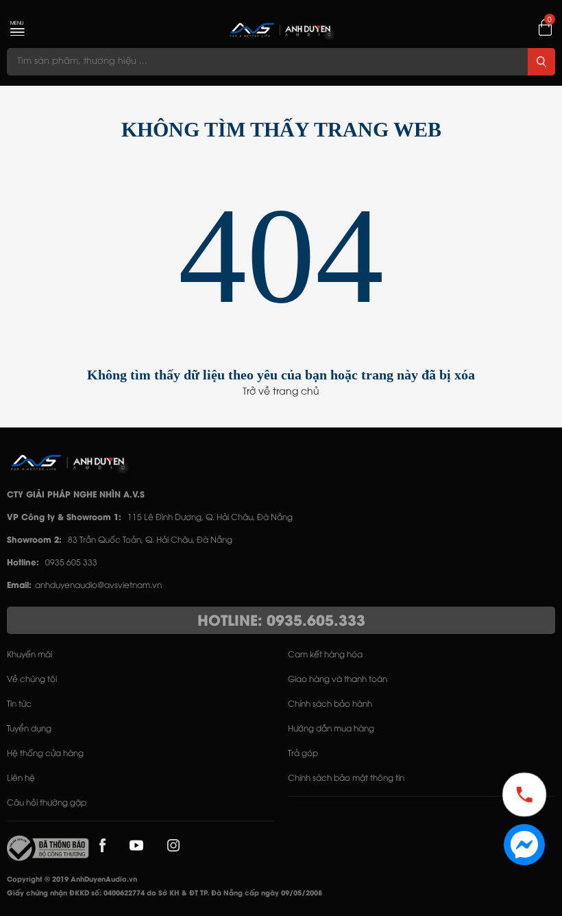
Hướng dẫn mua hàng (331, 729)
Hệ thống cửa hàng (45, 754)
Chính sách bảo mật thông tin (346, 778)
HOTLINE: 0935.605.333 (281, 622)
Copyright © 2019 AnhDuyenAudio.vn (72, 880)
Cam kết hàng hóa (325, 655)
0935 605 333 (71, 563)
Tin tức (19, 704)
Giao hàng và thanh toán (337, 679)
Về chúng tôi (32, 679)
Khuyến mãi (29, 655)
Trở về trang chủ (281, 392)
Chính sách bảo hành (330, 704)
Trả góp (303, 754)
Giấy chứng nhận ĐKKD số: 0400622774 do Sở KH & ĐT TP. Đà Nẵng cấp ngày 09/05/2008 (164, 894)
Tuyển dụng (29, 729)
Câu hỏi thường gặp (46, 803)
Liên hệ (21, 778)
